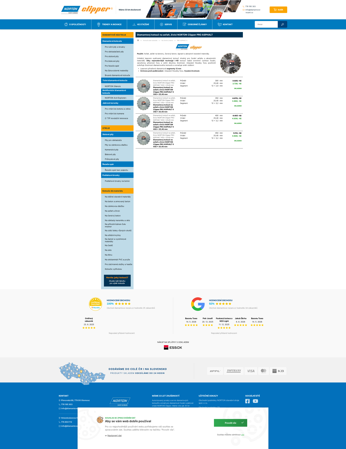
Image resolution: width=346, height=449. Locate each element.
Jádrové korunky (110, 103)
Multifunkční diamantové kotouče (114, 91)
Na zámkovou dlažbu (114, 206)
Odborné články (197, 24)
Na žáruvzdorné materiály (116, 70)
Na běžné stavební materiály (118, 196)
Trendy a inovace (112, 24)
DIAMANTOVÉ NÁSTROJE (114, 35)
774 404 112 (66, 422)
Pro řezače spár (112, 66)
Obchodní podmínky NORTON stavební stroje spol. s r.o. (219, 401)
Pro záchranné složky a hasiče (118, 264)
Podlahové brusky (110, 175)
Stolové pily (108, 134)
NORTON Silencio (113, 86)
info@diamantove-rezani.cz (253, 11)
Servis (168, 24)
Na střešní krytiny (113, 235)
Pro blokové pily (112, 61)
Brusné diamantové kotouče (117, 75)
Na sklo (108, 250)
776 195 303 (250, 6)
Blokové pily (110, 154)
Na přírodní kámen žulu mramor (115, 225)
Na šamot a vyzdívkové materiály (115, 240)
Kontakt (228, 24)
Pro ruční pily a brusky (115, 47)
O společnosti (77, 24)
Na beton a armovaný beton (117, 201)
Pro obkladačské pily (114, 51)
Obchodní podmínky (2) (209, 407)
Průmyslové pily (112, 159)
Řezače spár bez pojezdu (116, 170)
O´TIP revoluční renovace (116, 118)
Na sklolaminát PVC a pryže (117, 259)
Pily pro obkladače (113, 140)
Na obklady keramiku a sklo (117, 220)
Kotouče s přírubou (113, 269)
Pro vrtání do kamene (114, 113)
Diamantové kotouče (112, 41)
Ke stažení (143, 24)
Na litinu (108, 255)
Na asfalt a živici (112, 211)
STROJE (106, 128)
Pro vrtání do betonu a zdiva (118, 109)
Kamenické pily (112, 149)
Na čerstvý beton (113, 215)
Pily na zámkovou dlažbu (116, 145)
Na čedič (109, 245)
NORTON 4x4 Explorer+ (116, 98)
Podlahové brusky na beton (117, 181)
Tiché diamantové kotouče (114, 80)
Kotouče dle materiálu (112, 191)
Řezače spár (108, 164)
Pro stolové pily (112, 56)
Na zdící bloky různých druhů (118, 230)
